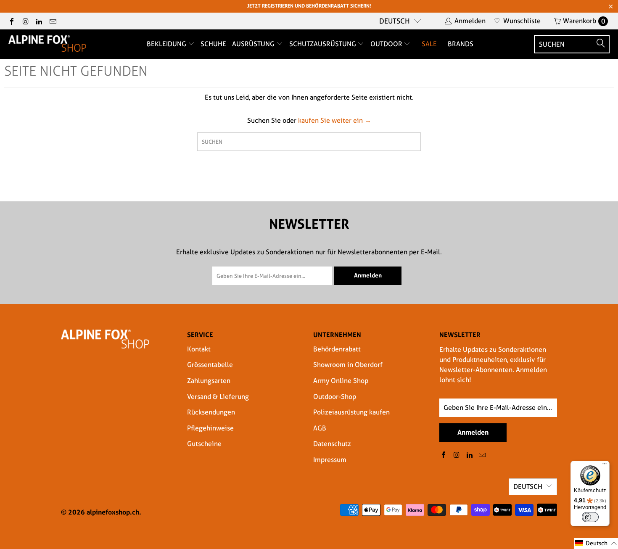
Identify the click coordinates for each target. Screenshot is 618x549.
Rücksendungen (211, 412)
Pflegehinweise (210, 428)
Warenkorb (584, 21)
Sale (429, 44)
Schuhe (213, 44)
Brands (460, 44)
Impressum (329, 460)
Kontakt (199, 349)
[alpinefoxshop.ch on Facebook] (11, 21)
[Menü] (605, 466)
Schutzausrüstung (323, 44)
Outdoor (387, 44)
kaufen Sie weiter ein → (334, 120)
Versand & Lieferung (218, 397)
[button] (596, 543)
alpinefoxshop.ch (113, 512)
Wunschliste (517, 21)
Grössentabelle (210, 365)
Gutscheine (204, 444)
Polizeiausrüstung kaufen (351, 412)
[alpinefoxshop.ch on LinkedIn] (38, 21)
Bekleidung (167, 44)
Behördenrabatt (337, 349)
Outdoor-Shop (334, 397)
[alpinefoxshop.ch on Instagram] (25, 21)
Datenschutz (332, 444)
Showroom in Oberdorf (348, 365)
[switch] (590, 517)
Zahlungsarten (208, 381)
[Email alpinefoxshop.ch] (52, 21)
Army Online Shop (340, 381)
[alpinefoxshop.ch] (47, 44)
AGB (319, 428)
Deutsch (394, 21)
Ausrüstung (254, 44)
